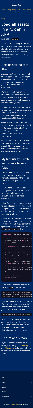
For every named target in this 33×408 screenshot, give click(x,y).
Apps (14, 10)
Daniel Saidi (14, 404)
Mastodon (9, 348)
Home (4, 10)
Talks (17, 12)
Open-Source (26, 10)
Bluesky (25, 345)
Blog (9, 10)
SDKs (18, 10)
